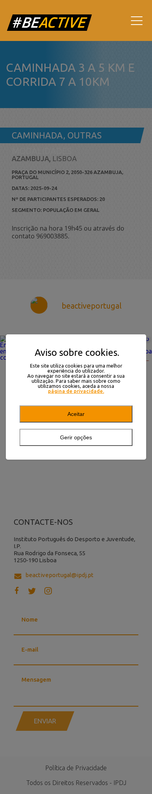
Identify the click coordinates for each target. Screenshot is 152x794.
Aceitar (76, 414)
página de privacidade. (76, 391)
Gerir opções (76, 437)
